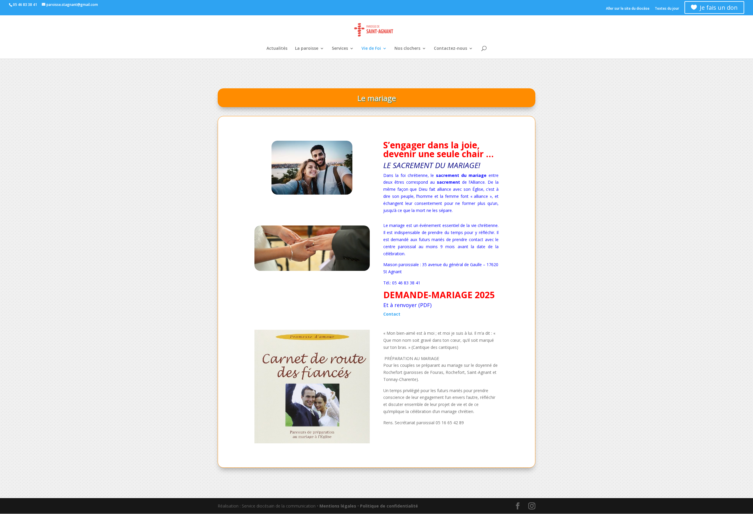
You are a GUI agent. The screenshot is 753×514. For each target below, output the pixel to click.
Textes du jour (667, 9)
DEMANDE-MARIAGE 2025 (439, 295)
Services (340, 48)
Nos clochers (407, 48)
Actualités (276, 48)
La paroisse (306, 48)
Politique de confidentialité (389, 506)
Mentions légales (337, 506)
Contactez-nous (450, 48)
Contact (391, 314)
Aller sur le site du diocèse (627, 9)
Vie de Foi (371, 48)
